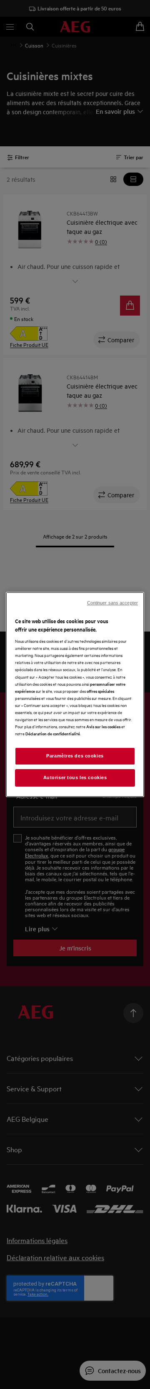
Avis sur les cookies (103, 726)
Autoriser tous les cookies (75, 777)
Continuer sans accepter (112, 602)
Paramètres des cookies (75, 755)
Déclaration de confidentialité (52, 733)
